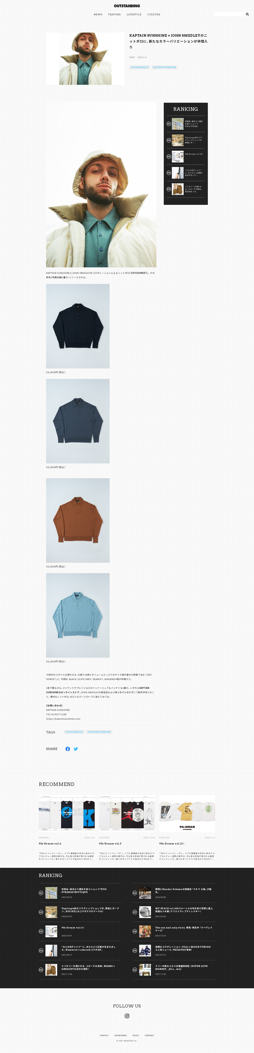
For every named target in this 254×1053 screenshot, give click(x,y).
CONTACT (104, 1035)
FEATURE (114, 14)
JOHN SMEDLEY (139, 67)
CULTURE (153, 14)
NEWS (98, 14)
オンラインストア (124, 692)
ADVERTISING (121, 1035)
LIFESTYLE (134, 14)
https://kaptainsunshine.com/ (63, 718)
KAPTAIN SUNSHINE (164, 67)
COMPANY (149, 1035)
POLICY (136, 1035)
